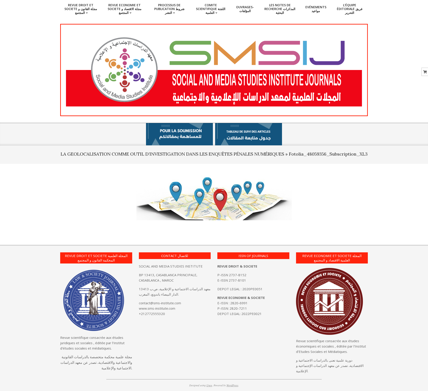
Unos (209, 385)
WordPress (232, 385)
